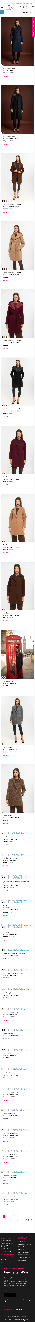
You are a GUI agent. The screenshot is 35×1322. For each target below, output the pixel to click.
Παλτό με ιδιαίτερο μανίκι (10, 1073)
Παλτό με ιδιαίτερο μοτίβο (11, 1012)
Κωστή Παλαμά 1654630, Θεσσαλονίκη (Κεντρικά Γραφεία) (7, 1243)
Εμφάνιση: (22, 13)
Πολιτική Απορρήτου (24, 1257)
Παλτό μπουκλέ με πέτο (10, 837)
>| (12, 1217)
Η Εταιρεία (21, 1249)
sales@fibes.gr (7, 1251)
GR (20, 6)
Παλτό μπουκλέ (7, 747)
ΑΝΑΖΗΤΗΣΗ (23, 7)
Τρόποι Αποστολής (23, 1252)
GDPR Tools (21, 1241)
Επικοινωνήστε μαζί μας (8, 1257)
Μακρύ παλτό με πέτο (9, 68)
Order (3, 1262)
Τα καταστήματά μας (24, 1255)
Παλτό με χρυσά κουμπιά (10, 1133)
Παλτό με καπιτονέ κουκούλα (12, 204)
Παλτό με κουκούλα (9, 1114)
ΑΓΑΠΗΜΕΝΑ (29, 7)
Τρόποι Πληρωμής (23, 1247)
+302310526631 (7, 1248)
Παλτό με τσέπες (8, 681)
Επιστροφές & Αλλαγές (24, 1244)
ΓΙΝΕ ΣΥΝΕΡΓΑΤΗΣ (33, 27)
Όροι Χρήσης (22, 1260)
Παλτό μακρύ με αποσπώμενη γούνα (14, 954)
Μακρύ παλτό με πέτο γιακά (11, 1197)
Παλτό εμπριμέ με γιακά (10, 1176)
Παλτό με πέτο (7, 477)
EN (20, 8)
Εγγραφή (10, 1295)
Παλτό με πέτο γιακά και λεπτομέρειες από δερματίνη (16, 882)
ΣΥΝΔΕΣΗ (26, 7)
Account (3, 1259)
